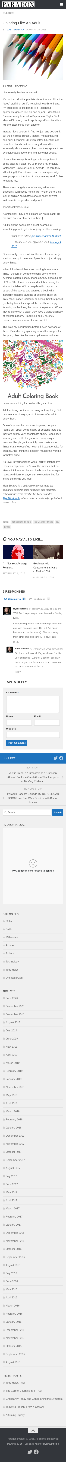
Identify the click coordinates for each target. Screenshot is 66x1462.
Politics (10, 953)
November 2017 (15, 1143)
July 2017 (11, 1176)
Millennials (12, 937)
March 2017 (13, 1208)
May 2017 (11, 1192)
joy (57, 522)
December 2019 (15, 1014)
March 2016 (13, 1305)
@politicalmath (11, 498)
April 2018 (11, 1103)
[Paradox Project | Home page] (23, 4)
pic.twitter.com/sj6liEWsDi (46, 235)
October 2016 (13, 1248)
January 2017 (13, 1224)
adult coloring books (21, 522)
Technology (12, 961)
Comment (12, 692)
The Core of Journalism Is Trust (24, 1390)
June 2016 (12, 1281)
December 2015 (15, 1329)
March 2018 (13, 1111)
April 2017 (11, 1200)
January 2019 (13, 1079)
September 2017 (15, 1159)
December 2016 (15, 1232)
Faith (8, 929)
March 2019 (13, 1062)
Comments (16, 598)
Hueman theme (51, 1443)
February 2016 (14, 1313)
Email (38, 716)
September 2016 (15, 1257)
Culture (8, 13)
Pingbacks (41, 598)
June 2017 (12, 1184)
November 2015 (15, 1337)
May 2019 (11, 1046)
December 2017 (15, 1135)
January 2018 (13, 1127)
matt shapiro (15, 29)
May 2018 (11, 1095)
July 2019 (11, 1030)
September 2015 (15, 1354)
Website (11, 728)
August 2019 (13, 1022)
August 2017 (13, 1168)
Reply (16, 642)
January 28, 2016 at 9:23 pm (46, 609)
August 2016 (13, 1265)
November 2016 (15, 1240)
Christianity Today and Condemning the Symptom (34, 1398)
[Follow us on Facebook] (61, 758)
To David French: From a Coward (25, 1406)
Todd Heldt (12, 969)
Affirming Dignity (15, 1414)
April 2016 (11, 1297)
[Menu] (61, 4)
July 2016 (11, 1273)
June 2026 (12, 998)
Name (10, 716)
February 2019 (14, 1070)
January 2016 (13, 1321)
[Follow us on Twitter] (56, 758)
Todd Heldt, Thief (15, 1382)
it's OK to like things (43, 522)
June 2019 (12, 1038)
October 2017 (13, 1151)
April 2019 (11, 1054)
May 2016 (11, 1289)
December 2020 (15, 1006)
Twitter (7, 527)
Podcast (10, 945)
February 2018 (14, 1119)
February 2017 (14, 1216)
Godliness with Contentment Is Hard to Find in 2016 (45, 567)
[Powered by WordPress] (21, 1444)
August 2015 (13, 1362)
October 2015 (13, 1346)
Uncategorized (14, 977)
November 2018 (15, 1087)
